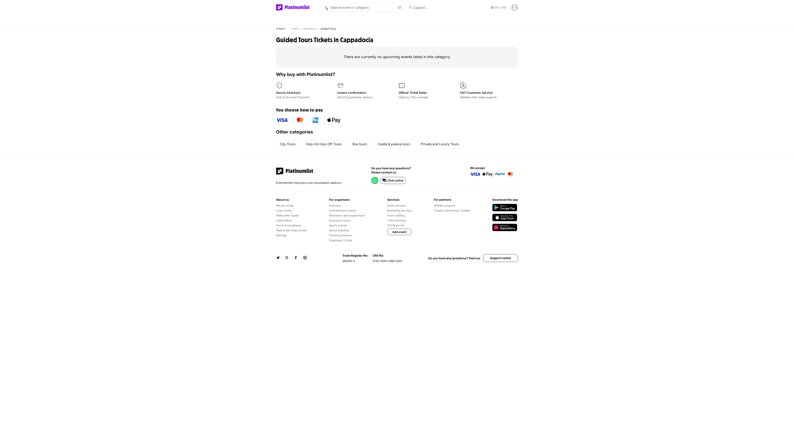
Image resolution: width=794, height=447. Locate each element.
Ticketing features (340, 235)
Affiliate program (444, 205)
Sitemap (281, 235)
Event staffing (396, 215)
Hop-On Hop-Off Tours (324, 144)
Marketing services (399, 210)
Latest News (284, 220)
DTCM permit (395, 225)
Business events (339, 220)
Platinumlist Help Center (291, 230)
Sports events (338, 225)
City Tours (287, 144)
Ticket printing (396, 220)
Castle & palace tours (394, 144)
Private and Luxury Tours (440, 144)
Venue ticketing (339, 230)
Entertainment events (342, 210)
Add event (399, 232)
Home (295, 28)
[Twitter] (286, 258)
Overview (335, 205)
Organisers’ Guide (340, 240)
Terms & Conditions (288, 225)
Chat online (395, 180)
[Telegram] (277, 258)
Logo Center (284, 210)
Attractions (309, 28)
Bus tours (360, 144)
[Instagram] (305, 258)
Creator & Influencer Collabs (452, 210)
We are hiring (284, 205)
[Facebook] (296, 258)
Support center (500, 258)
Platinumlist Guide (287, 215)
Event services (396, 205)
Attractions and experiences (347, 215)
